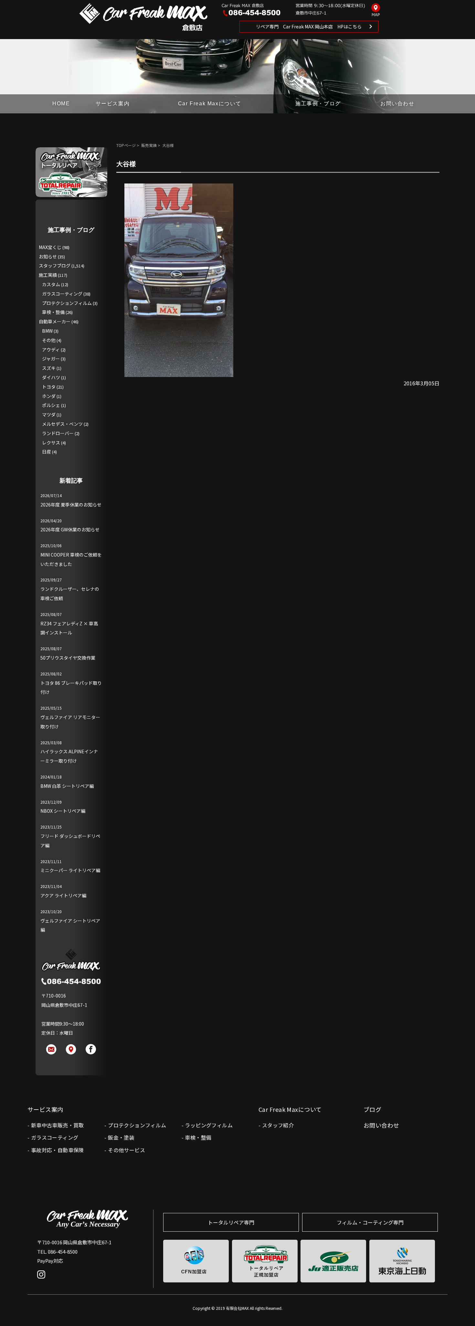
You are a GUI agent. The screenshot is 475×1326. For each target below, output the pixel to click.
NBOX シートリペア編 (62, 811)
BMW (47, 331)
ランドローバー (58, 433)
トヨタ (49, 386)
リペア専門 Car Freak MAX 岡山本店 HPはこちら (309, 26)
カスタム (51, 284)
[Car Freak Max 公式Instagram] (42, 1279)
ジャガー (51, 358)
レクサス (51, 442)
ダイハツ (51, 377)
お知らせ (48, 256)
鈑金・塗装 (121, 1137)
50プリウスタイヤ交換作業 (67, 657)
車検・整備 (53, 312)
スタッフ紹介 (278, 1125)
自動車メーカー (54, 321)
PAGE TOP (459, 1308)
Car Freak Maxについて (209, 103)
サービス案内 (113, 103)
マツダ (49, 414)
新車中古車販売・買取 (57, 1125)
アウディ (51, 349)
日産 (46, 451)
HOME (61, 103)
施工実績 (48, 275)
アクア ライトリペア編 (63, 895)
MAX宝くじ (50, 247)
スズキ (49, 368)
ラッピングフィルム (209, 1125)
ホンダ (49, 396)
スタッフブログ (54, 265)
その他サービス (126, 1150)
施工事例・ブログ (318, 103)
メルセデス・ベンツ (62, 424)
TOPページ (126, 145)
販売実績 (149, 145)
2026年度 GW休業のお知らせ (70, 529)
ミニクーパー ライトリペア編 (70, 870)
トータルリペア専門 (231, 1222)
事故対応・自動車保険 (57, 1150)
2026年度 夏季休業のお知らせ (70, 504)
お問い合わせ (397, 103)
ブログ (372, 1109)
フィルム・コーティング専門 (370, 1222)
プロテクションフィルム (67, 303)
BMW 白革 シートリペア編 (67, 786)
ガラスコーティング (62, 293)
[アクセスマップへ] (375, 10)
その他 (49, 340)
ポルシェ (51, 405)
